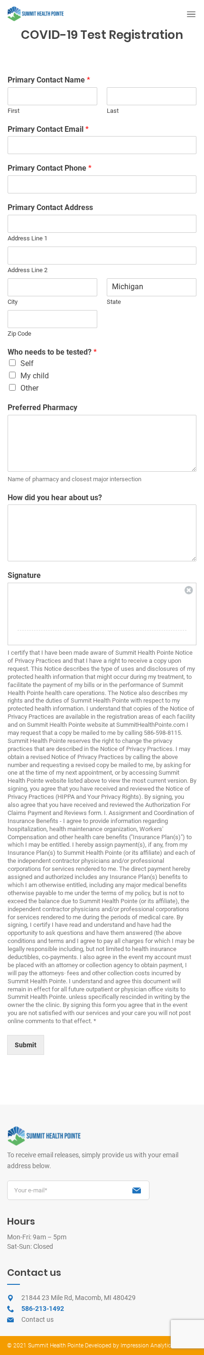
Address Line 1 (27, 238)
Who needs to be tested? (52, 352)
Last (113, 110)
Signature (24, 575)
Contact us (37, 1319)
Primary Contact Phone (50, 168)
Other (29, 388)
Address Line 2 (27, 270)
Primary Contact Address (50, 207)
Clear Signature (189, 590)
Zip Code (19, 333)
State (114, 301)
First (13, 110)
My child (34, 375)
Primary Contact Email (48, 129)
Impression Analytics (146, 1345)
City (13, 301)
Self (27, 363)
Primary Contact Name (49, 79)
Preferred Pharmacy (42, 407)
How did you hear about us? (55, 497)
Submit (26, 1045)
